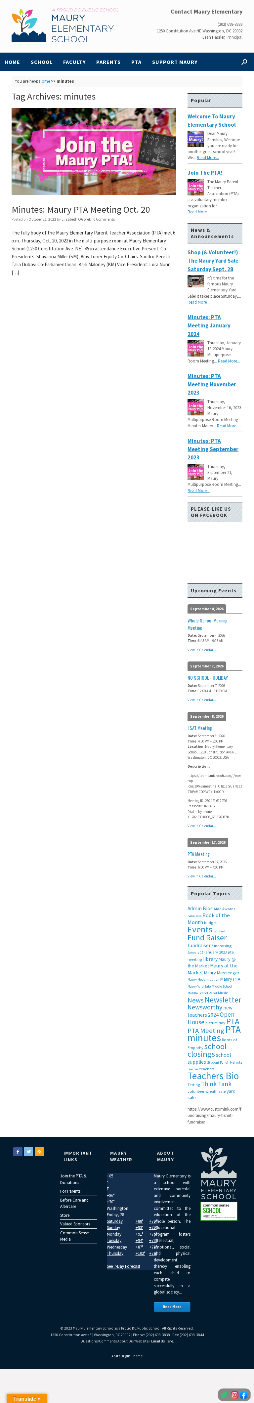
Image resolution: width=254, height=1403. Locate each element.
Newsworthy (205, 1007)
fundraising (222, 945)
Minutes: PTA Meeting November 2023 (212, 384)
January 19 (195, 952)
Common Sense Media (74, 1236)
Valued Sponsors (75, 1224)
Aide (217, 908)
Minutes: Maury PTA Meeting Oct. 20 (81, 209)
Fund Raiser (207, 937)
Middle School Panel (202, 993)
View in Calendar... (202, 650)
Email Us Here (162, 1341)
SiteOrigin (122, 1356)
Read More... (208, 157)
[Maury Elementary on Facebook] (17, 1151)
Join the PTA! (205, 172)
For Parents (70, 1191)
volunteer (196, 1091)
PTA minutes (214, 1033)
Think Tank (216, 1084)
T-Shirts (235, 1062)
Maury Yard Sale (199, 986)
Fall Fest (219, 931)
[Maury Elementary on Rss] (39, 1151)
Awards (228, 908)
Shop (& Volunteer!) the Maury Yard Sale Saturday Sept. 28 (213, 261)
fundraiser (199, 945)
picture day (215, 1022)
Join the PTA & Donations (73, 1179)
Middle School (222, 986)
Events (200, 929)
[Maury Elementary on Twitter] (28, 1151)
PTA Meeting (206, 1030)
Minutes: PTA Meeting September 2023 (213, 449)
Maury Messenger (221, 973)
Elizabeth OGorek (76, 219)
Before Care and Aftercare (74, 1203)
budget (210, 922)
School (42, 62)
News (196, 1000)
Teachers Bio (213, 1076)
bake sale (194, 916)
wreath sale (215, 1091)
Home (12, 62)
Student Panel (217, 1062)
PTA (136, 62)
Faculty (74, 62)
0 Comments (104, 219)
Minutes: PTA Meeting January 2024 (209, 326)
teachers (206, 1068)
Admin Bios (200, 908)
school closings (207, 1050)
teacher (193, 1069)
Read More (172, 1306)
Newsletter (223, 1000)
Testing (194, 1084)
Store (64, 1215)
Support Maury (174, 62)
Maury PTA (230, 979)
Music (223, 992)
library (210, 959)
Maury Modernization (203, 979)
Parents (108, 62)
